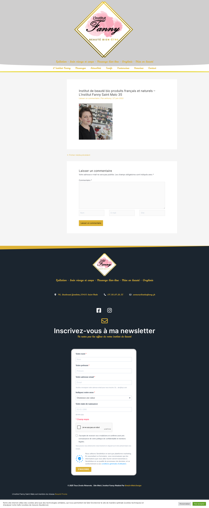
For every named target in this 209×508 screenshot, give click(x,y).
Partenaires (123, 68)
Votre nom (81, 354)
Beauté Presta (61, 494)
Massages (80, 68)
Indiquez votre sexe (85, 392)
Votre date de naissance (87, 404)
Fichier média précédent (78, 155)
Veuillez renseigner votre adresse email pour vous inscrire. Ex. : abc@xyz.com (101, 387)
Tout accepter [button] (199, 504)
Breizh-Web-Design (133, 485)
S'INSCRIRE (83, 469)
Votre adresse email (85, 377)
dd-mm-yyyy (80, 414)
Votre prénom (82, 365)
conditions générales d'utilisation (113, 464)
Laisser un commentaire (89, 98)
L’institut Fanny (62, 68)
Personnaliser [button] (185, 504)
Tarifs (109, 68)
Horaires (138, 68)
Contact (152, 68)
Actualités (96, 68)
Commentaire (85, 180)
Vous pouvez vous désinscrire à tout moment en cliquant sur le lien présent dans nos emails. (103, 447)
